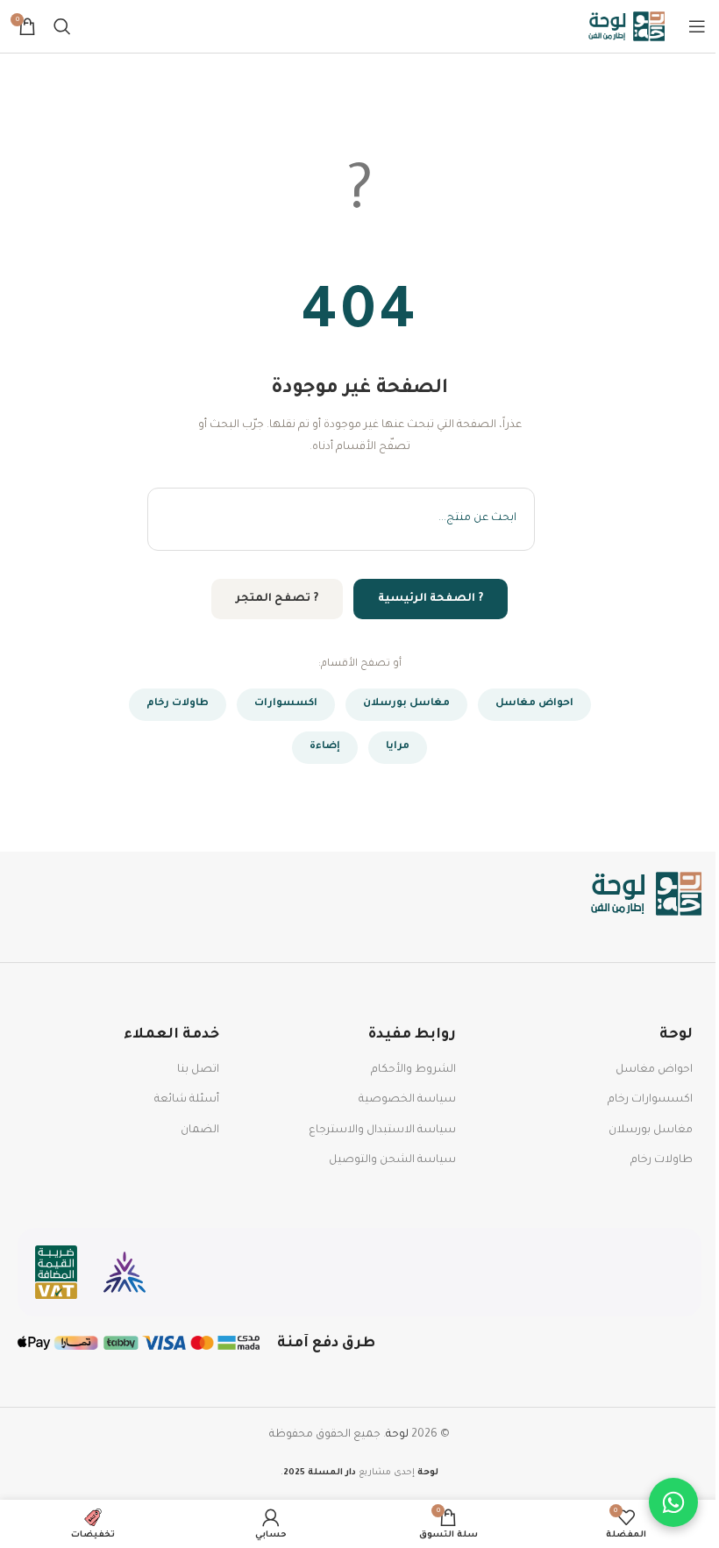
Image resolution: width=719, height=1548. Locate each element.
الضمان (200, 1130)
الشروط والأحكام (413, 1070)
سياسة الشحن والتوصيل (392, 1160)
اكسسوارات (285, 704)
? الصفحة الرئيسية (430, 599)
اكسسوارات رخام (650, 1100)
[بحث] (62, 26)
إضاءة (325, 747)
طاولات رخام (177, 704)
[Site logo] (627, 27)
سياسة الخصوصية (407, 1100)
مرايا (397, 747)
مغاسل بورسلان (406, 704)
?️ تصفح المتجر (277, 599)
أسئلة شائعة (186, 1100)
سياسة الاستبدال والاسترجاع (382, 1130)
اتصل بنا (198, 1070)
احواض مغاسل (534, 704)
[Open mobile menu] (697, 26)
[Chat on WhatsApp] (673, 1502)
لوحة (397, 1435)
